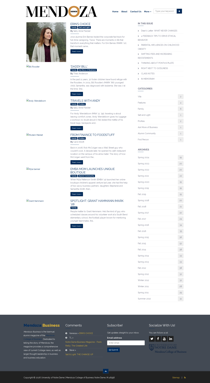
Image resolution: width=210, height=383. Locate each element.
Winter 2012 (143, 280)
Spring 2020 (143, 182)
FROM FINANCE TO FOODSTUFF (92, 135)
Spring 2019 (143, 188)
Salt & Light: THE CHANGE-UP (79, 354)
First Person (143, 139)
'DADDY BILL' (79, 66)
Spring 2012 (143, 274)
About (124, 11)
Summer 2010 (144, 299)
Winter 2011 (143, 286)
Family (141, 109)
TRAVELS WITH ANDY (85, 100)
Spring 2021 (143, 176)
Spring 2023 (143, 163)
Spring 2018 (143, 200)
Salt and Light (144, 115)
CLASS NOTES (147, 73)
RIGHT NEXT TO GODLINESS (154, 68)
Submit (114, 350)
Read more (76, 51)
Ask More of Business (148, 127)
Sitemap (176, 377)
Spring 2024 (143, 157)
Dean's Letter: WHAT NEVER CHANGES (159, 31)
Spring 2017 (143, 213)
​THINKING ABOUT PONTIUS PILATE (157, 63)
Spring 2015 (143, 237)
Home (115, 11)
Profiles (141, 121)
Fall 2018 (142, 206)
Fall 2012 (142, 268)
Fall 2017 (142, 219)
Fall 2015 (142, 243)
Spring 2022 (143, 170)
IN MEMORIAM (147, 79)
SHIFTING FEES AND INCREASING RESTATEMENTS (155, 56)
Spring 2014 (143, 256)
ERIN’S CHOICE (80, 24)
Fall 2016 (142, 231)
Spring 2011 (143, 292)
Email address (114, 338)
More (147, 11)
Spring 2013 (143, 262)
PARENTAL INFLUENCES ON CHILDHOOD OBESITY (158, 47)
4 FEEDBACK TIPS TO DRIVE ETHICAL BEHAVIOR (157, 38)
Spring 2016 (143, 225)
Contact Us (135, 11)
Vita (139, 96)
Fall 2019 (142, 194)
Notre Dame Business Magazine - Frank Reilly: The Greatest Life (83, 344)
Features (142, 103)
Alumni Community (147, 133)
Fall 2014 (142, 249)
